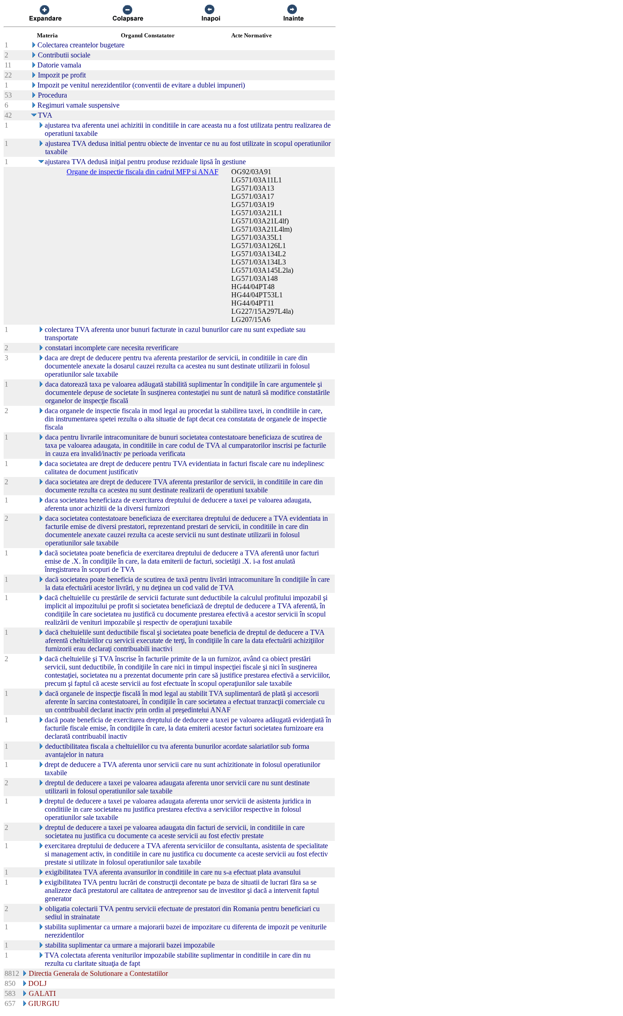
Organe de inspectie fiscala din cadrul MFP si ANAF (142, 172)
